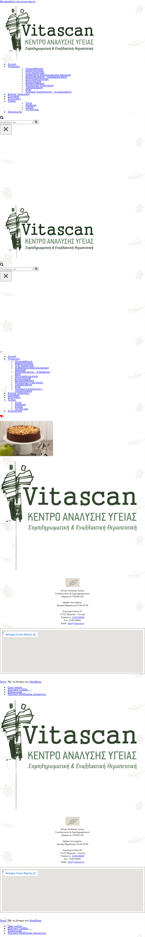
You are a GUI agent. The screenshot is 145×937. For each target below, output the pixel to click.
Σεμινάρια (13, 96)
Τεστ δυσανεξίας (34, 73)
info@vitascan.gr (76, 623)
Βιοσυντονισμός (34, 71)
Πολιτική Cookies (20, 690)
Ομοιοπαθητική (34, 69)
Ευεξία (29, 107)
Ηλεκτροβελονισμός (37, 79)
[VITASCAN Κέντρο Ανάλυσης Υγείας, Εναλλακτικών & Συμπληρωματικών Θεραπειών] (72, 31)
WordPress (35, 681)
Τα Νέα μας (32, 109)
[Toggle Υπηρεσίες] (62, 358)
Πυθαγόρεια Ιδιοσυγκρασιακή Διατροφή (48, 75)
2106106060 (78, 617)
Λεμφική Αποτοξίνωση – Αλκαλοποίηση (48, 92)
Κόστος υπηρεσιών (19, 94)
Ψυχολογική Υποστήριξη (39, 86)
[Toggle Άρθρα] (62, 400)
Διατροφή (30, 105)
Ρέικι (28, 90)
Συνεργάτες (14, 99)
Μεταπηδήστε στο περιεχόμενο (17, 1)
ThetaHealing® (34, 88)
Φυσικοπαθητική (34, 83)
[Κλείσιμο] (6, 129)
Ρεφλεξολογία (33, 81)
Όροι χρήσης (17, 687)
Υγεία (28, 103)
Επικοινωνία (15, 112)
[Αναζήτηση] (2, 118)
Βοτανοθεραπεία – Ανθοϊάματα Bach (46, 77)
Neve (3, 681)
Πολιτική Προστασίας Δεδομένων (27, 694)
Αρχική (12, 64)
